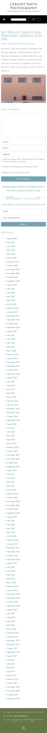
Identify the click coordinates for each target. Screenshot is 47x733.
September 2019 (13, 559)
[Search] (33, 20)
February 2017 (12, 679)
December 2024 (13, 316)
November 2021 (13, 459)
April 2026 (11, 254)
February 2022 (12, 447)
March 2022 (11, 443)
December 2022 (13, 409)
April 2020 (11, 532)
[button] (4, 19)
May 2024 (11, 343)
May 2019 (11, 575)
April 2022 (11, 440)
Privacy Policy (8, 721)
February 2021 (12, 494)
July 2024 (11, 335)
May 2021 (11, 482)
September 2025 (13, 281)
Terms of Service (23, 721)
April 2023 (11, 393)
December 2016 (13, 687)
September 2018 (13, 606)
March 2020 (11, 536)
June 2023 (11, 385)
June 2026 (11, 246)
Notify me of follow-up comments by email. (20, 167)
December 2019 (13, 548)
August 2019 (12, 563)
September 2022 (13, 420)
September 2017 (13, 652)
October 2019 (12, 556)
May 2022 (11, 436)
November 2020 (13, 505)
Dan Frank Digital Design (18, 716)
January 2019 (12, 590)
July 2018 (11, 613)
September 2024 (13, 327)
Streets (37, 191)
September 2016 (13, 699)
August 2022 (12, 424)
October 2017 (12, 648)
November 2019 (13, 552)
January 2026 (12, 266)
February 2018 (12, 633)
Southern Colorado (25, 191)
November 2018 (13, 598)
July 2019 (11, 567)
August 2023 (12, 378)
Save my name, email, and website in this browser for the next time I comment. (24, 160)
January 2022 (12, 451)
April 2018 (11, 625)
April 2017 (11, 672)
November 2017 (13, 644)
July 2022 (11, 428)
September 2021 (13, 467)
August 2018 (12, 610)
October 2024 (12, 324)
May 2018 (11, 621)
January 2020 (12, 544)
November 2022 (13, 413)
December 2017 (13, 641)
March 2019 (11, 583)
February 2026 (12, 262)
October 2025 (12, 277)
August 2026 (12, 239)
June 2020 (11, 525)
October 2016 (12, 695)
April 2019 (11, 579)
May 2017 (11, 668)
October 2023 (12, 370)
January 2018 (12, 637)
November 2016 (13, 691)
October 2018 (12, 602)
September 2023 (13, 374)
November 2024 (13, 320)
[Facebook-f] (23, 728)
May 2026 (11, 250)
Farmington (32, 187)
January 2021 (12, 498)
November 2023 (13, 366)
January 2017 (12, 683)
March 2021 (11, 490)
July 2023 (11, 382)
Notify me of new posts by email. (16, 173)
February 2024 (12, 355)
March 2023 (11, 397)
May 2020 (11, 529)
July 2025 (11, 289)
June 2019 (11, 571)
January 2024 (12, 358)
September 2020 (13, 513)
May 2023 (11, 389)
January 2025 (12, 312)
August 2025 (12, 285)
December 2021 (13, 455)
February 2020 (12, 540)
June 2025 (11, 293)
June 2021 (11, 478)
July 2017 (11, 660)
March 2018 (11, 629)
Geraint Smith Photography (23, 6)
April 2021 (11, 486)
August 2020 (12, 517)
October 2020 (12, 509)
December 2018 (13, 594)
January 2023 (12, 405)
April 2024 (11, 347)
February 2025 (12, 308)
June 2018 (11, 617)
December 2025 (13, 270)
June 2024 (11, 339)
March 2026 (11, 258)
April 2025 (11, 300)
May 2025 (11, 297)
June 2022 (11, 432)
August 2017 (12, 656)
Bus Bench (21, 187)
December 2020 (13, 501)
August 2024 (12, 331)
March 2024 (11, 351)
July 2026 (11, 242)
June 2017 (11, 664)
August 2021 (12, 470)
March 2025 (11, 304)
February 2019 (12, 586)
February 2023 (12, 401)
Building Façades (9, 187)
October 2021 (12, 463)
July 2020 (11, 521)
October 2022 (12, 416)
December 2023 (13, 362)
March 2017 (11, 675)
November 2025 (13, 273)
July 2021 (11, 474)
